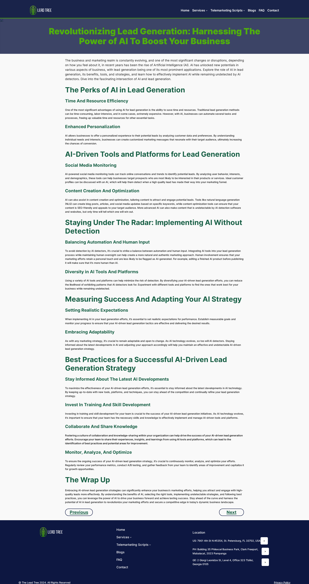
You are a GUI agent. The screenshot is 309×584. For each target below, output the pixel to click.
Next (231, 512)
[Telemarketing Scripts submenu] (244, 10)
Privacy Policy (282, 582)
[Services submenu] (207, 10)
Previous (79, 512)
